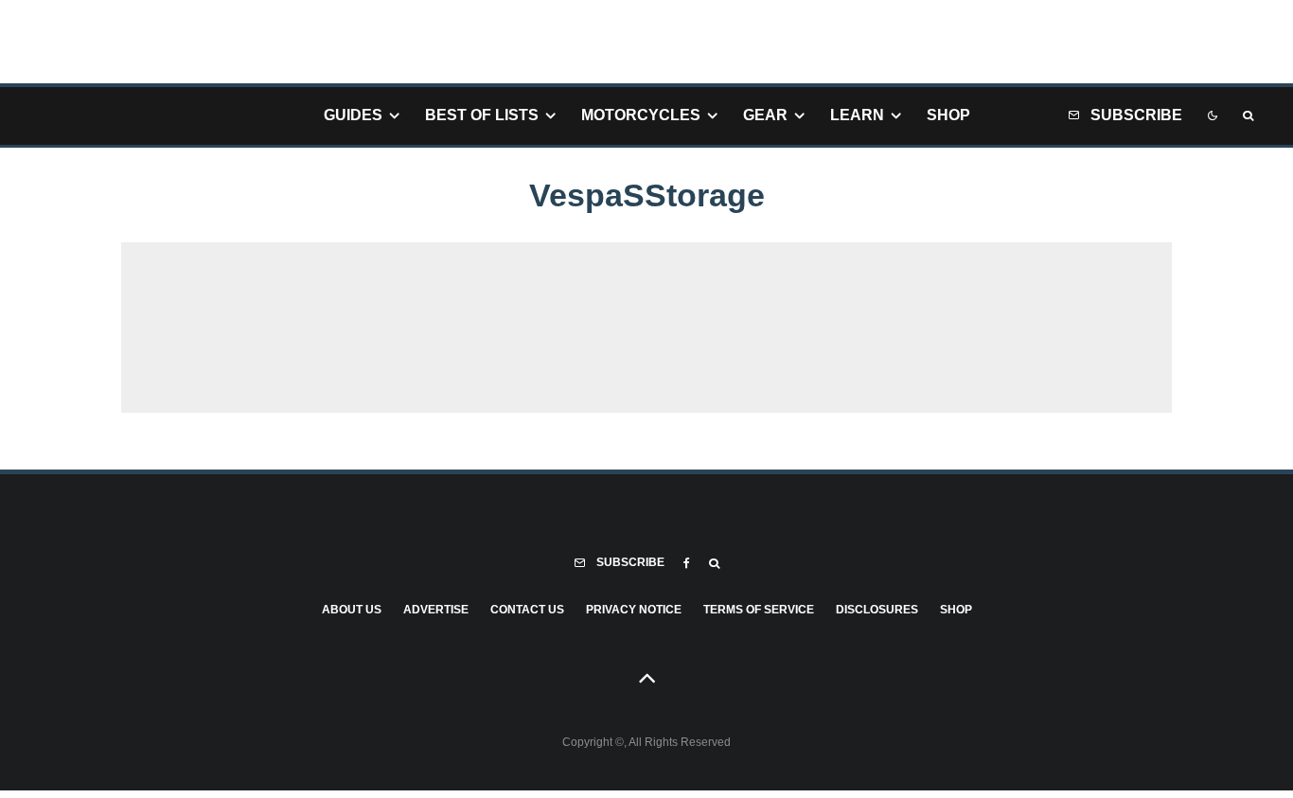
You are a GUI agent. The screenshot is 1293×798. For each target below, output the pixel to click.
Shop (948, 115)
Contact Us (527, 609)
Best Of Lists (482, 115)
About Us (351, 609)
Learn (857, 115)
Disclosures (877, 609)
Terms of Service (758, 609)
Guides (353, 115)
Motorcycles (640, 115)
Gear (765, 115)
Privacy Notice (634, 609)
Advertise (436, 609)
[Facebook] (687, 563)
